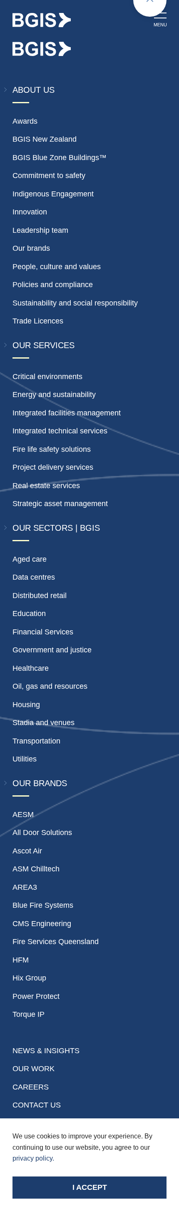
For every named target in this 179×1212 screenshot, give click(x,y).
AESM (23, 814)
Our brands (31, 248)
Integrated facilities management (66, 413)
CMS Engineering (41, 923)
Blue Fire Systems (42, 905)
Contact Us (36, 1105)
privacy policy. (33, 1158)
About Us (33, 89)
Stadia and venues (43, 722)
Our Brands (39, 783)
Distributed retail (39, 595)
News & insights (46, 1050)
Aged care (29, 559)
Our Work (33, 1068)
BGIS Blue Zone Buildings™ (59, 157)
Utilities (24, 759)
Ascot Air (27, 851)
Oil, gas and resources (49, 686)
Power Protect (36, 996)
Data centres (33, 577)
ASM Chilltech (36, 869)
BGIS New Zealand (44, 139)
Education (29, 613)
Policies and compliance (52, 284)
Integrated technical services (59, 431)
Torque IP (28, 1014)
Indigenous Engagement (53, 194)
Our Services (43, 345)
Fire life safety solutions (51, 449)
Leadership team (40, 230)
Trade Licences (37, 321)
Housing (26, 704)
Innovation (29, 212)
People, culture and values (56, 266)
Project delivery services (52, 467)
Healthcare (30, 668)
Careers (30, 1087)
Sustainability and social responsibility (75, 303)
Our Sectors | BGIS (56, 527)
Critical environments (47, 376)
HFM (20, 960)
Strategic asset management (60, 503)
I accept (89, 1187)
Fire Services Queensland (55, 941)
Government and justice (52, 650)
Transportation (36, 741)
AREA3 (24, 887)
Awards (24, 121)
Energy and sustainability (54, 394)
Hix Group (29, 978)
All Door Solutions (42, 832)
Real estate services (46, 485)
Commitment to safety (48, 175)
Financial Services (42, 632)
